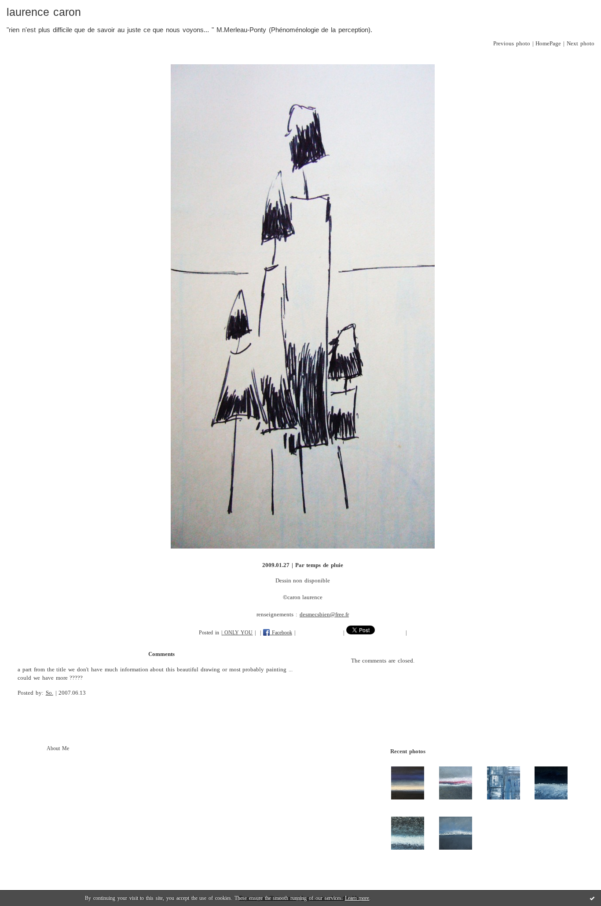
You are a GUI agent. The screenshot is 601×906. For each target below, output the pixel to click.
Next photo (580, 44)
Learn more (357, 898)
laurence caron (44, 12)
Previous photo (511, 44)
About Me (58, 748)
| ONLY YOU (237, 633)
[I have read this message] (592, 898)
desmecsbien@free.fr (324, 614)
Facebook (281, 633)
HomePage (548, 44)
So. (49, 693)
